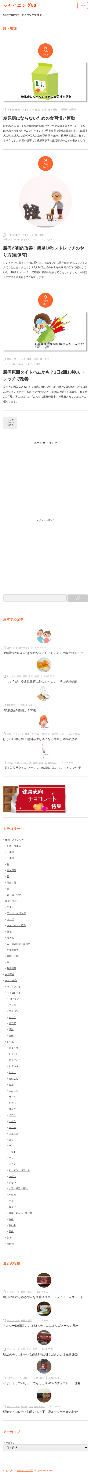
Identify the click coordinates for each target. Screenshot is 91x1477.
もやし (12, 1103)
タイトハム (27, 239)
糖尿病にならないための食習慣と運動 (39, 118)
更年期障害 (24, 647)
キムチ (12, 1127)
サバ (11, 1145)
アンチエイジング (16, 913)
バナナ (12, 1164)
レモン (12, 1182)
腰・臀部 (52, 109)
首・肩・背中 (14, 895)
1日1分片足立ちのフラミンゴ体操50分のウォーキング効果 (42, 768)
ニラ (11, 1158)
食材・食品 (34, 676)
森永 (11, 1035)
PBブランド (15, 998)
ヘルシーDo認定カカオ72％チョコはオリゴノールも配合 (41, 1325)
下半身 (10, 109)
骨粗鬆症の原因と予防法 (19, 710)
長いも (12, 1225)
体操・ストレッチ (24, 109)
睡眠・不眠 (13, 956)
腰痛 (38, 363)
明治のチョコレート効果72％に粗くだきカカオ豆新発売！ (42, 1354)
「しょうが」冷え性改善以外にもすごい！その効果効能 (40, 681)
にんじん (13, 1090)
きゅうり (13, 1048)
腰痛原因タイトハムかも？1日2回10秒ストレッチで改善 (43, 375)
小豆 (11, 1201)
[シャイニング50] (19, 5)
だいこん (13, 1078)
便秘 (9, 931)
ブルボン (13, 1011)
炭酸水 (10, 1243)
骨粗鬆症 (11, 705)
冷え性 (10, 937)
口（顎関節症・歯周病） (48, 734)
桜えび (12, 1207)
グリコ (12, 1005)
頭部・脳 (11, 882)
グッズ (10, 919)
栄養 (9, 1237)
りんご (12, 1109)
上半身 (10, 852)
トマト (12, 1152)
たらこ (12, 1072)
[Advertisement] (45, 479)
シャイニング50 (25, 1470)
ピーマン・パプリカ (19, 1170)
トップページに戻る (10, 422)
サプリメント (14, 986)
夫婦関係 (9, 974)
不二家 (12, 1023)
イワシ (12, 1115)
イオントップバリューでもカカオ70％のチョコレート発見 (42, 1383)
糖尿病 (64, 109)
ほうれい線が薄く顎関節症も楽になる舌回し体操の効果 (40, 739)
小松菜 (12, 1194)
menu (82, 5)
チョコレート (14, 992)
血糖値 (72, 109)
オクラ (12, 1121)
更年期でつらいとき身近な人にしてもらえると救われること (43, 653)
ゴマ (11, 1139)
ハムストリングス (43, 239)
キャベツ (13, 1133)
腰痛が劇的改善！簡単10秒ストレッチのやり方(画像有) (43, 251)
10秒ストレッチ (11, 239)
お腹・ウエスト (15, 846)
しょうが (11, 676)
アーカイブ (9, 1442)
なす (11, 1084)
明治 (11, 1029)
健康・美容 (41, 109)
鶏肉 (11, 1231)
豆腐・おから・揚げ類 (20, 1213)
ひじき (12, 1097)
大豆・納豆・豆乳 (18, 1188)
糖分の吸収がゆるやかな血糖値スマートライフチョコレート (43, 1297)
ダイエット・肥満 (16, 925)
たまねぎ (13, 1066)
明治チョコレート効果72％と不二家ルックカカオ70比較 (40, 1411)
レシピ (10, 1041)
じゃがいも (15, 1060)
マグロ (12, 1176)
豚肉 (11, 1219)
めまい (10, 907)
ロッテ (12, 1017)
